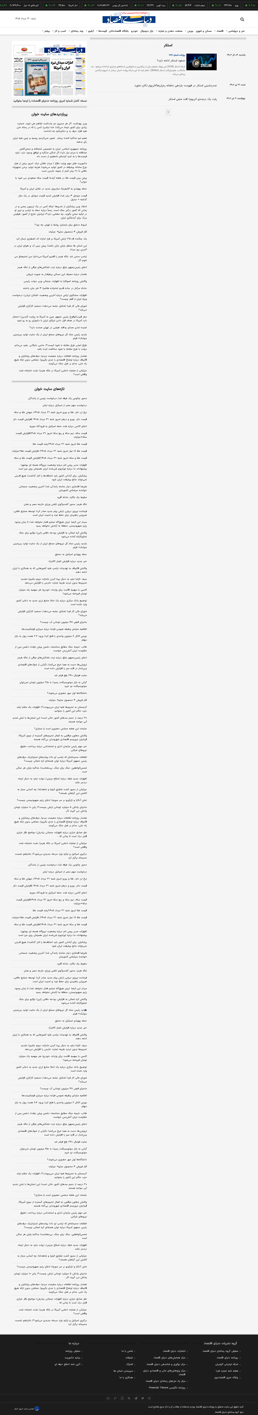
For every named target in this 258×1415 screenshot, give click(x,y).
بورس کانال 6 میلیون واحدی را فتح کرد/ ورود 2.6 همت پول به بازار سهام (51, 1104)
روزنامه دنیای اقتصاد (227, 1358)
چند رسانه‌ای (76, 31)
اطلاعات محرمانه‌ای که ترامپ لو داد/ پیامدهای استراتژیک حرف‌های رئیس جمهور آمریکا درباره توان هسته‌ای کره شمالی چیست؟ (52, 759)
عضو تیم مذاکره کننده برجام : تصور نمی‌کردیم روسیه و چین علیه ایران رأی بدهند (50, 140)
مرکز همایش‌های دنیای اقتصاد (169, 1358)
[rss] (129, 1398)
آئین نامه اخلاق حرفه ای (67, 1364)
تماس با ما (127, 1351)
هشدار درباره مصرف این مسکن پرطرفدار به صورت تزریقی (56, 274)
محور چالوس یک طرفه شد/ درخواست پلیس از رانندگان (57, 398)
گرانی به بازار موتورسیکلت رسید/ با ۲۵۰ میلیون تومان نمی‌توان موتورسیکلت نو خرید (53, 684)
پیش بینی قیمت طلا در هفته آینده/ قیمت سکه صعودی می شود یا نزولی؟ (51, 180)
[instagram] (149, 1398)
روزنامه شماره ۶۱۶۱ (177, 55)
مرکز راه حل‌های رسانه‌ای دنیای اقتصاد (165, 1381)
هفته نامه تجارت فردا (227, 1371)
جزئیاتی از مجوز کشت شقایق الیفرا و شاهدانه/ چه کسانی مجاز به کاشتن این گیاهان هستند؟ (52, 791)
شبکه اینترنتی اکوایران (226, 1364)
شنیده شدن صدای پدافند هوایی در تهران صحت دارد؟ (58, 328)
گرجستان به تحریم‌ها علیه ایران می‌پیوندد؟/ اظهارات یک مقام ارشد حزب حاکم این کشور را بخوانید (52, 709)
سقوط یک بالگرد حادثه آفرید (72, 497)
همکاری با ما (126, 1377)
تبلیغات (129, 1358)
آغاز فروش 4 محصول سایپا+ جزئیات (68, 1167)
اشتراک (129, 1364)
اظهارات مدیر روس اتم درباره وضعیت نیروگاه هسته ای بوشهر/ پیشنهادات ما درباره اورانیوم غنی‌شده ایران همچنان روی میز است (52, 467)
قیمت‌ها (102, 31)
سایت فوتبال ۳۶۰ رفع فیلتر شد (70, 675)
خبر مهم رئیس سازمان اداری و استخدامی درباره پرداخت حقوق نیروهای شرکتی (53, 748)
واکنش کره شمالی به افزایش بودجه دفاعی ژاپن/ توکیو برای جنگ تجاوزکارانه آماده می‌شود (53, 535)
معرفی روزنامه (72, 1351)
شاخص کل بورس (108, 5)
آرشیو (90, 31)
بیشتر (46, 31)
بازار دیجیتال (146, 31)
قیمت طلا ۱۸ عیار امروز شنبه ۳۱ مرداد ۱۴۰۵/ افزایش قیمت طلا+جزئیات (49, 451)
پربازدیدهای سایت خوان (49, 114)
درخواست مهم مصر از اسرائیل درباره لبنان (65, 405)
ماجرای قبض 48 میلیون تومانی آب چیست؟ (63, 1089)
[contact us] (115, 1398)
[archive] (108, 1398)
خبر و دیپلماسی (236, 31)
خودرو (134, 31)
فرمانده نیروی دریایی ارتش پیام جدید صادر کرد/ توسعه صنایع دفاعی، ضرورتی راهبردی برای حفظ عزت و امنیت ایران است (50, 513)
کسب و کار (60, 31)
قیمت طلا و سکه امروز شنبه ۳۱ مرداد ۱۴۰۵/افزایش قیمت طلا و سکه (50, 458)
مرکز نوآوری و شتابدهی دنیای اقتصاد (165, 1364)
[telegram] (136, 1398)
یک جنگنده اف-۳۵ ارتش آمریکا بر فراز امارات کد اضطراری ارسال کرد (51, 239)
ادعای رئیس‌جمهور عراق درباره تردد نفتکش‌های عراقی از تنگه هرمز (52, 267)
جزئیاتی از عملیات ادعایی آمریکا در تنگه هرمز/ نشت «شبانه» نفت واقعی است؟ (53, 372)
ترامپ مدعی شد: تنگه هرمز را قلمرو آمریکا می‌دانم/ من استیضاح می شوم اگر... (50, 258)
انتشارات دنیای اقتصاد (174, 1351)
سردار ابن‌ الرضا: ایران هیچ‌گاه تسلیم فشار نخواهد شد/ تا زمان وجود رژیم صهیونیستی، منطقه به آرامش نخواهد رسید (51, 524)
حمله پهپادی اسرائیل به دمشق (71, 554)
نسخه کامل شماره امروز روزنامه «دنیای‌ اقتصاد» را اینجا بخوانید (50, 101)
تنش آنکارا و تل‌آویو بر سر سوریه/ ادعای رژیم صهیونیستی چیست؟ (52, 800)
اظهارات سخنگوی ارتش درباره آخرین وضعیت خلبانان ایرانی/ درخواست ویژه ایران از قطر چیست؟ (49, 297)
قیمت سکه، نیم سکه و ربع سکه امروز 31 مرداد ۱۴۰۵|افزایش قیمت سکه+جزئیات (51, 902)
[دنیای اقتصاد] (129, 19)
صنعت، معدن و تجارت (170, 31)
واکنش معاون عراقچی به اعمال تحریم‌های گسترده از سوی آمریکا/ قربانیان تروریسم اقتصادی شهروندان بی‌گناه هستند (53, 737)
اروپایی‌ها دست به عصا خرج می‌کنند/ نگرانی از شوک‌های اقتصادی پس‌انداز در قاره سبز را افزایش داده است (52, 666)
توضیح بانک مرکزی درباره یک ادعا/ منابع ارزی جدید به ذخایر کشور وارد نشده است (51, 602)
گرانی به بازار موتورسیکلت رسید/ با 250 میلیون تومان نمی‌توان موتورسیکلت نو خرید (53, 1151)
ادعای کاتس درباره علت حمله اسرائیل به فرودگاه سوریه (58, 426)
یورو (225, 5)
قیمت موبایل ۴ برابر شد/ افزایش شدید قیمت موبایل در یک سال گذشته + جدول (52, 197)
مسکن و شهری (204, 31)
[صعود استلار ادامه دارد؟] (201, 61)
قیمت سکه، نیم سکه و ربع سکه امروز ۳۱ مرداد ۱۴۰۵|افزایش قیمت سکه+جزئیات (51, 435)
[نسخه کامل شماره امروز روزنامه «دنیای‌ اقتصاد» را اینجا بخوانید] (49, 69)
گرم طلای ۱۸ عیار (19, 5)
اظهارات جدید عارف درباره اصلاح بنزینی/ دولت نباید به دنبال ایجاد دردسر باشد (52, 780)
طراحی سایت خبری (26, 1408)
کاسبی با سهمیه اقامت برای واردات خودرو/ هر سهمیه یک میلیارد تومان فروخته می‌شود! (53, 592)
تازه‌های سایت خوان (49, 389)
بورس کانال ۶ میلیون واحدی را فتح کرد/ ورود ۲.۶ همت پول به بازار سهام (51, 638)
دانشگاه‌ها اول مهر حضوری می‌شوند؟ (67, 693)
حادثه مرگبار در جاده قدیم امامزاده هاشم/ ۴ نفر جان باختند (55, 288)
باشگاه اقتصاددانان (119, 31)
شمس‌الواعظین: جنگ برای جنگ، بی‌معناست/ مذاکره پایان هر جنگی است (51, 770)
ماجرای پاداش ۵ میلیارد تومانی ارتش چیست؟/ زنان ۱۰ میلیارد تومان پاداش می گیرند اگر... (50, 809)
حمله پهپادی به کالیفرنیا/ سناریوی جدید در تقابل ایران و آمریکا (53, 189)
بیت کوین (149, 5)
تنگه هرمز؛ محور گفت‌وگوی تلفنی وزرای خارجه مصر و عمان (55, 504)
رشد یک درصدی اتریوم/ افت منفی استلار (192, 99)
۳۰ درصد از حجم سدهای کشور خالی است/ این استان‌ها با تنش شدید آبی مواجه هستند (49, 720)
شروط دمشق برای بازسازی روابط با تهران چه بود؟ (61, 225)
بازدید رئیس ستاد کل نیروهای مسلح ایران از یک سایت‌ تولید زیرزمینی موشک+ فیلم (50, 336)
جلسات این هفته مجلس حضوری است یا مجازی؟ (60, 729)
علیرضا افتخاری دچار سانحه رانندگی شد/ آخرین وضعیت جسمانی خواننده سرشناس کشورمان (53, 488)
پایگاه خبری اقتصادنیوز (226, 1377)
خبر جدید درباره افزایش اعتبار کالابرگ (67, 561)
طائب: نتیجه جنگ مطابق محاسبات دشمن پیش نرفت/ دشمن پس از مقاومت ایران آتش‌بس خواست (51, 649)
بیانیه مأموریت (72, 1358)
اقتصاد (220, 31)
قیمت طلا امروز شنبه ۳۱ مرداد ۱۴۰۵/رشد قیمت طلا (60, 444)
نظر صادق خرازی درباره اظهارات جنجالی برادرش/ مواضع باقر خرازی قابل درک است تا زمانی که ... (52, 834)
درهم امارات (188, 5)
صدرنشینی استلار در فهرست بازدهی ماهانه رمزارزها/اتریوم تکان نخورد (175, 85)
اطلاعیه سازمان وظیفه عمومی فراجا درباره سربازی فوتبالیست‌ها (54, 629)
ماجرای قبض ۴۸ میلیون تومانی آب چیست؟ (63, 622)
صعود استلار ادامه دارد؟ (171, 61)
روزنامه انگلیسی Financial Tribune (167, 1388)
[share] (122, 1398)
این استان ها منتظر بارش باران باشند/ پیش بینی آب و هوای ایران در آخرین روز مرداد (50, 248)
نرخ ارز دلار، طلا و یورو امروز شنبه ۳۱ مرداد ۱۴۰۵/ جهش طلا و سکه (50, 412)
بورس (190, 31)
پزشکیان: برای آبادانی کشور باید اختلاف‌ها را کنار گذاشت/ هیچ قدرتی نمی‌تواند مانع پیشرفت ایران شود (51, 478)
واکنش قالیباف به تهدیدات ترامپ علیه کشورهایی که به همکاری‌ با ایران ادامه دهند (49, 570)
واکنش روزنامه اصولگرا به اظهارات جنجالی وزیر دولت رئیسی (55, 281)
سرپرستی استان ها (123, 1371)
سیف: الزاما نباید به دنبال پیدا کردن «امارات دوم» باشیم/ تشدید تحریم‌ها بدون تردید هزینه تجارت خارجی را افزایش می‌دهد (54, 581)
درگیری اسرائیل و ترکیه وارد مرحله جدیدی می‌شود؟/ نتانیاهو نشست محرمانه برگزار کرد (51, 856)
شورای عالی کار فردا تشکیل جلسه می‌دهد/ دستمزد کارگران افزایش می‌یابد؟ (52, 308)
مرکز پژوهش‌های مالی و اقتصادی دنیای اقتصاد (164, 1372)
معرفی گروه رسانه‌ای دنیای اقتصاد (220, 1351)
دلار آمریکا (61, 5)
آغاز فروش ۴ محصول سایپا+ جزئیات (68, 232)
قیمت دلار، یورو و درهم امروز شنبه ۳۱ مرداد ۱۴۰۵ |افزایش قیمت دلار (50, 419)
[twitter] (142, 1398)
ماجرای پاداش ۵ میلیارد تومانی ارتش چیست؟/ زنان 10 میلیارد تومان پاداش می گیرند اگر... (50, 1275)
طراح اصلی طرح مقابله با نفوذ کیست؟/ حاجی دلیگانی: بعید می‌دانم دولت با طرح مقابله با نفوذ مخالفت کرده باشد (51, 347)
